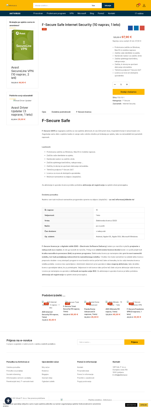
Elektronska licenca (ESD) (106, 220)
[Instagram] (118, 381)
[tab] (47, 112)
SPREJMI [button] (144, 405)
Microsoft (82, 13)
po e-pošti (100, 226)
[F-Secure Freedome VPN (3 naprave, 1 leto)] (136, 303)
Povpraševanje (83, 371)
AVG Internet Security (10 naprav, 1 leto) (50, 314)
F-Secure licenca (83, 112)
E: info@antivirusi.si (120, 375)
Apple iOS (107, 236)
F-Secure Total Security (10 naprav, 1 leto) (71, 309)
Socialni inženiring (13, 374)
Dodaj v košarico (128, 92)
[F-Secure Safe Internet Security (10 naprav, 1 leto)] (130, 28)
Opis (44, 112)
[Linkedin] (123, 381)
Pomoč (101, 13)
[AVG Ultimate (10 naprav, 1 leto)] (114, 303)
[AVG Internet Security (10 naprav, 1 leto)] (51, 305)
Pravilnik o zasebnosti (85, 378)
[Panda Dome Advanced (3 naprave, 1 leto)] (93, 303)
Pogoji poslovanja (84, 381)
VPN (71, 13)
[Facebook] (114, 381)
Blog (92, 13)
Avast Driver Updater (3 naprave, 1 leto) (22, 111)
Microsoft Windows (130, 236)
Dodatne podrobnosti (61, 112)
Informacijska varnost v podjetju (18, 378)
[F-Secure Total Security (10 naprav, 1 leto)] (72, 302)
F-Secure (126, 101)
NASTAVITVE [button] (131, 405)
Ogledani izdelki (48, 381)
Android (99, 236)
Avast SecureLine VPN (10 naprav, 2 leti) (22, 73)
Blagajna (45, 374)
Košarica (45, 371)
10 (97, 210)
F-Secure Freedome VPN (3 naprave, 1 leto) (135, 311)
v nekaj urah (101, 231)
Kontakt (111, 13)
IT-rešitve (139, 13)
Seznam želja (47, 378)
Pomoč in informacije (85, 374)
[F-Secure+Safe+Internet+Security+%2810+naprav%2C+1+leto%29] (136, 28)
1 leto (98, 215)
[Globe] (128, 381)
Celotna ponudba (13, 367)
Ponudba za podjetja (14, 371)
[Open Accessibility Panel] (8, 400)
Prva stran (38, 13)
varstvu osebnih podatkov (45, 344)
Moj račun (46, 367)
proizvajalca (123, 185)
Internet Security (129, 104)
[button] (137, 6)
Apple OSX (116, 236)
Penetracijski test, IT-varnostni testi (20, 381)
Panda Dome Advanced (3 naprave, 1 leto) (90, 311)
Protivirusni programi (56, 13)
